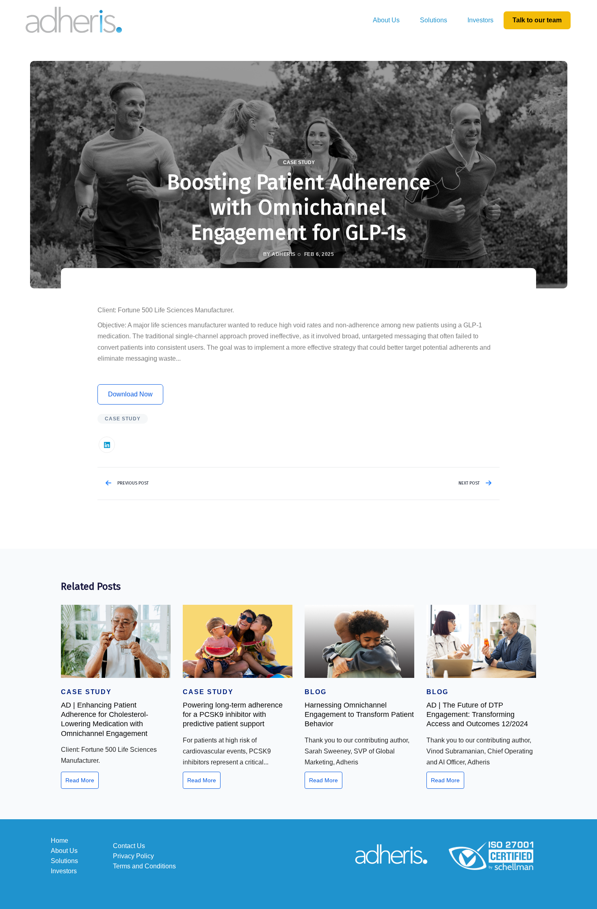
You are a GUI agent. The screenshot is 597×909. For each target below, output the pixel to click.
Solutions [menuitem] (433, 20)
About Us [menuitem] (386, 20)
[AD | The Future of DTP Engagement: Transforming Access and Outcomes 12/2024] (481, 641)
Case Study (299, 162)
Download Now (130, 394)
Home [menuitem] (59, 840)
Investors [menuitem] (480, 20)
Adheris (283, 254)
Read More (79, 780)
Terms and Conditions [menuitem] (144, 866)
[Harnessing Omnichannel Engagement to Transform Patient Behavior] (359, 641)
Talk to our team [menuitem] (537, 20)
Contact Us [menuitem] (129, 845)
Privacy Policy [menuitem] (133, 856)
